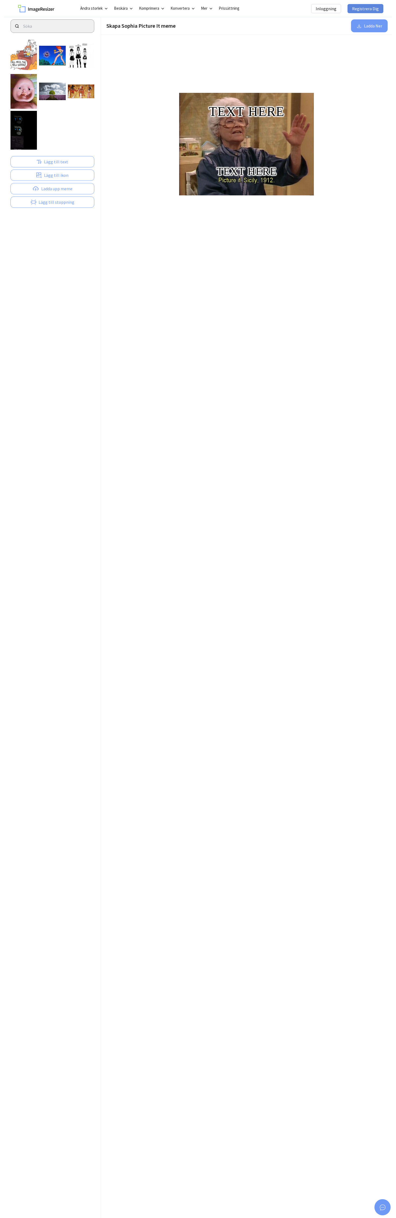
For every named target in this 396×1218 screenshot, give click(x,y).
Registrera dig (365, 8)
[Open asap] (382, 1207)
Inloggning (326, 8)
